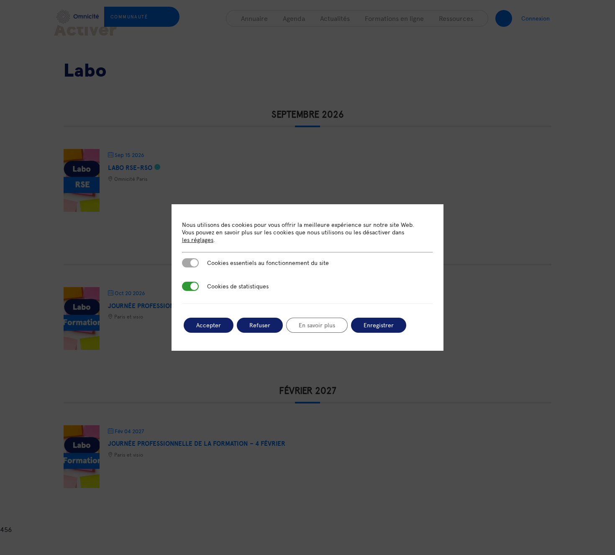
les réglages (197, 240)
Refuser (259, 325)
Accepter (208, 325)
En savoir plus (317, 325)
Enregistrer (379, 325)
